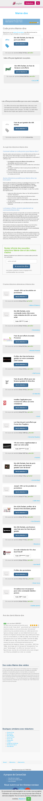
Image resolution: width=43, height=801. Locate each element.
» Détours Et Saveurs (34, 305)
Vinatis (9, 741)
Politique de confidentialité (15, 779)
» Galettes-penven (35, 605)
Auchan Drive (10, 732)
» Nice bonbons (36, 330)
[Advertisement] (21, 92)
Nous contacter (12, 781)
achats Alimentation (18, 32)
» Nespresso (36, 544)
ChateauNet (10, 740)
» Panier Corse (36, 583)
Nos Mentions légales (14, 778)
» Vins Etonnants (35, 521)
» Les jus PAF (35, 80)
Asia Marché (10, 746)
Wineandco (10, 734)
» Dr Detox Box (36, 393)
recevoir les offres (22, 266)
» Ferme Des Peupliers (34, 437)
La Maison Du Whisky (12, 743)
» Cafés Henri (36, 500)
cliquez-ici (22, 799)
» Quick (38, 416)
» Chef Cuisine (36, 373)
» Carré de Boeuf (35, 480)
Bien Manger (10, 735)
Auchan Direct (10, 737)
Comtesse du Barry (12, 744)
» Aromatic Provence (34, 350)
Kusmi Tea (10, 738)
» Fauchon (37, 457)
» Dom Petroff (36, 564)
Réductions (29, 3)
